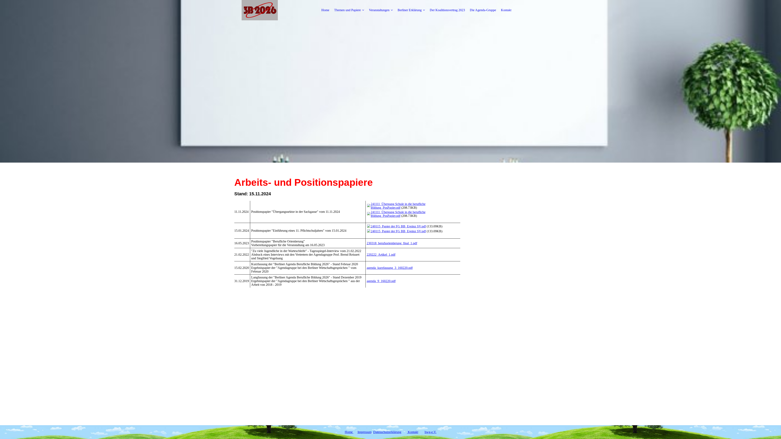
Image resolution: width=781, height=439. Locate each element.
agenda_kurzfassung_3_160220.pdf (390, 267)
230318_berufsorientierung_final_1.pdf (392, 243)
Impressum (365, 432)
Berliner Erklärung (410, 10)
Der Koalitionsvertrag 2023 (447, 10)
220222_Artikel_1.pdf (381, 254)
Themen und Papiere (347, 10)
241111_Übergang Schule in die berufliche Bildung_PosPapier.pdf (398, 205)
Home (325, 10)
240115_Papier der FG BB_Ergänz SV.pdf (398, 226)
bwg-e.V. (430, 432)
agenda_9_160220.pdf (381, 281)
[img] (259, 10)
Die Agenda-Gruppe (483, 10)
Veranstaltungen (379, 10)
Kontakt (506, 10)
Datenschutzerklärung (387, 432)
